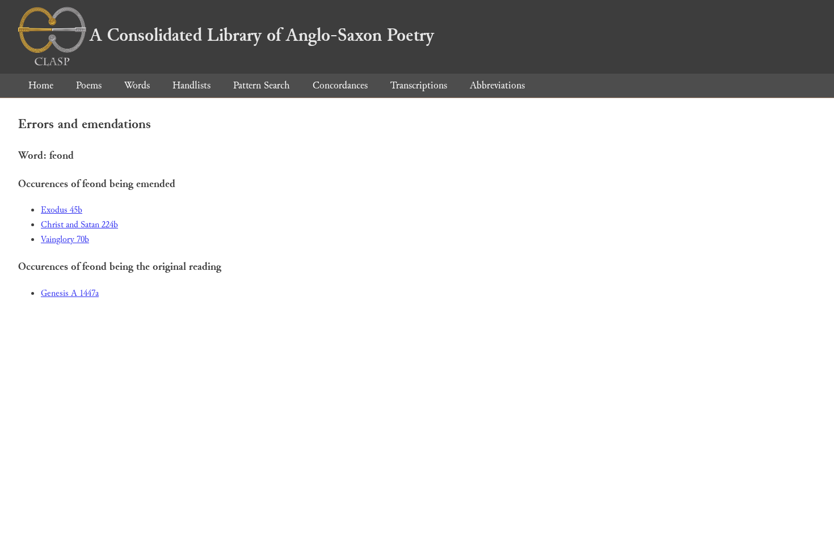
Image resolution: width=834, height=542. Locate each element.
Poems (89, 85)
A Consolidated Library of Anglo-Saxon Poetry (262, 35)
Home (40, 85)
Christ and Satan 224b (79, 224)
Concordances (340, 85)
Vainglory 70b (65, 239)
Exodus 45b (61, 210)
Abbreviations (497, 85)
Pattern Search (261, 85)
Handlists (191, 85)
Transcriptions (418, 85)
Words (137, 85)
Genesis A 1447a (70, 293)
